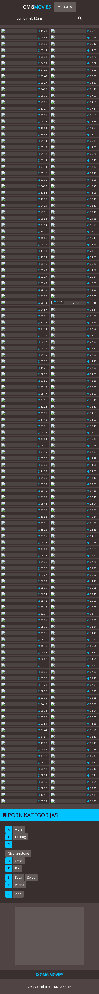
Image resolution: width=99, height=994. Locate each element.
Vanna (19, 885)
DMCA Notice (62, 986)
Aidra (19, 829)
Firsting (20, 837)
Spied (31, 877)
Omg (37, 7)
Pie (17, 868)
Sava (18, 877)
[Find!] (79, 18)
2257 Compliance (39, 986)
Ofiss (19, 861)
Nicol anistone (18, 853)
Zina (59, 301)
